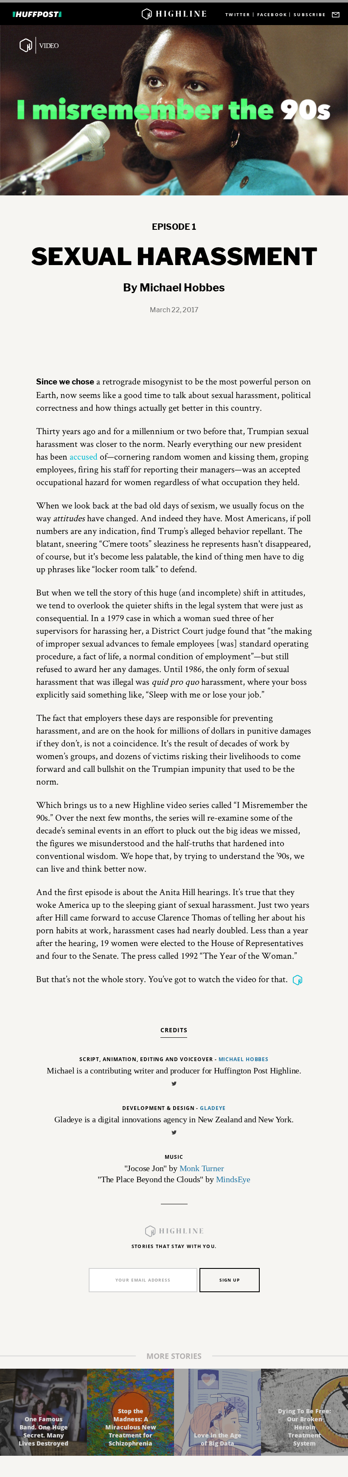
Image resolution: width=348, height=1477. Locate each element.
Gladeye (212, 1108)
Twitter (237, 15)
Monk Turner (202, 1168)
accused (84, 457)
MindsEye (233, 1179)
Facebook (272, 15)
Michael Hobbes (244, 1059)
